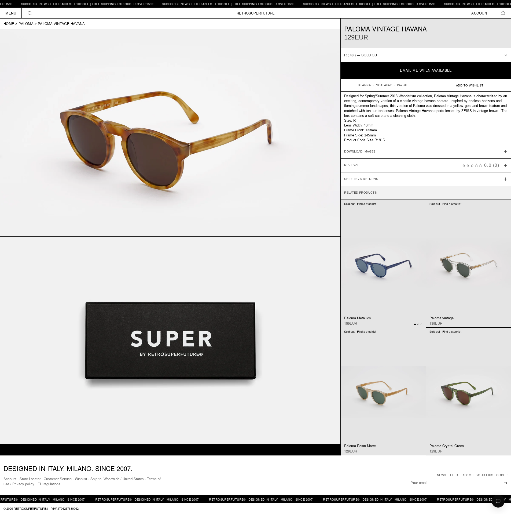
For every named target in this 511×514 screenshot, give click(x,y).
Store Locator (30, 478)
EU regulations (49, 483)
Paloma (26, 24)
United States (133, 478)
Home (8, 24)
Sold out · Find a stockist (360, 204)
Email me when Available (426, 70)
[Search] (30, 13)
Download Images (360, 151)
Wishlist (81, 478)
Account (9, 478)
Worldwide (111, 478)
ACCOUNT (480, 13)
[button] (503, 13)
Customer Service (58, 478)
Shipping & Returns (361, 179)
